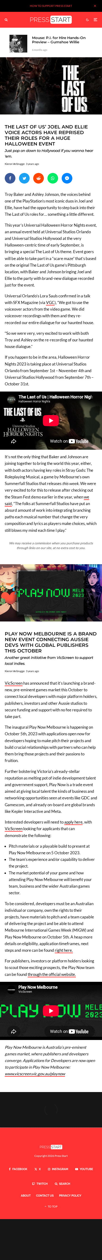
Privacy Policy (70, 1195)
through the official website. (52, 974)
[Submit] (38, 178)
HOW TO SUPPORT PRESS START (51, 6)
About (26, 1195)
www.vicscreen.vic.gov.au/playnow (35, 1073)
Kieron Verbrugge (15, 163)
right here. (64, 950)
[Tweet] (24, 178)
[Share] (10, 178)
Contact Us (45, 1195)
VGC (50, 302)
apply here (73, 821)
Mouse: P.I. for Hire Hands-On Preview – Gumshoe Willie (59, 40)
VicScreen (14, 683)
